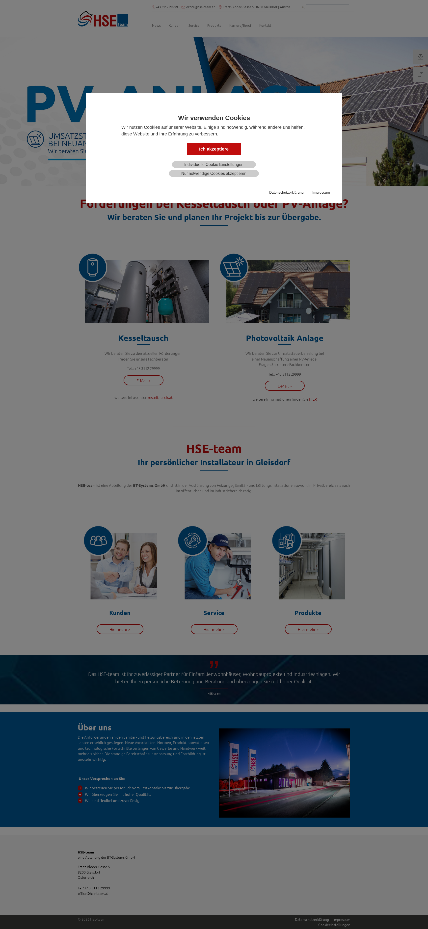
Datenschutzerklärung (286, 192)
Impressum (321, 192)
